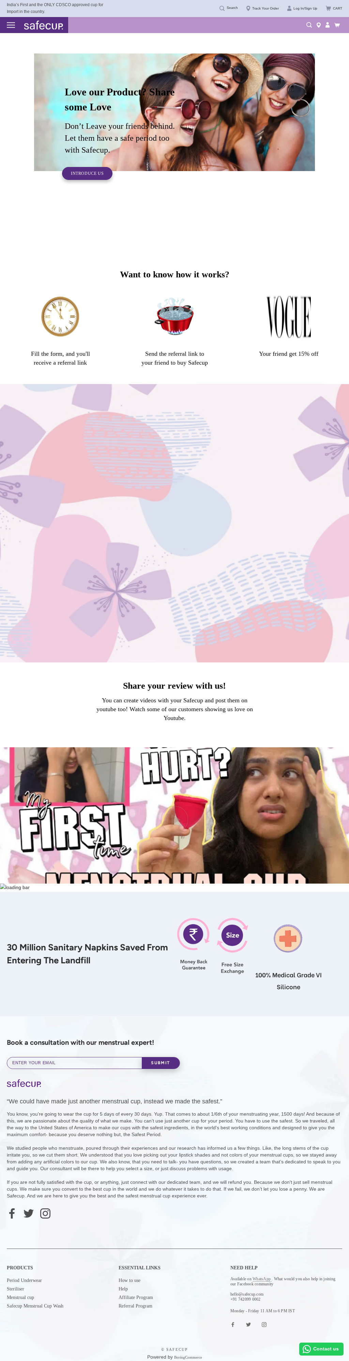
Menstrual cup (20, 1297)
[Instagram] (45, 1212)
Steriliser (15, 1288)
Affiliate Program (136, 1297)
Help (123, 1288)
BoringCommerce (188, 1357)
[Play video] (174, 819)
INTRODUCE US (87, 173)
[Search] (309, 25)
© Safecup (174, 1349)
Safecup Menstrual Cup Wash (35, 1306)
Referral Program (135, 1306)
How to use (129, 1280)
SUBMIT (160, 1062)
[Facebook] (12, 1212)
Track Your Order (265, 8)
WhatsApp (262, 1278)
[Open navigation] (11, 25)
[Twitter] (29, 1212)
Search (232, 8)
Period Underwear (24, 1280)
